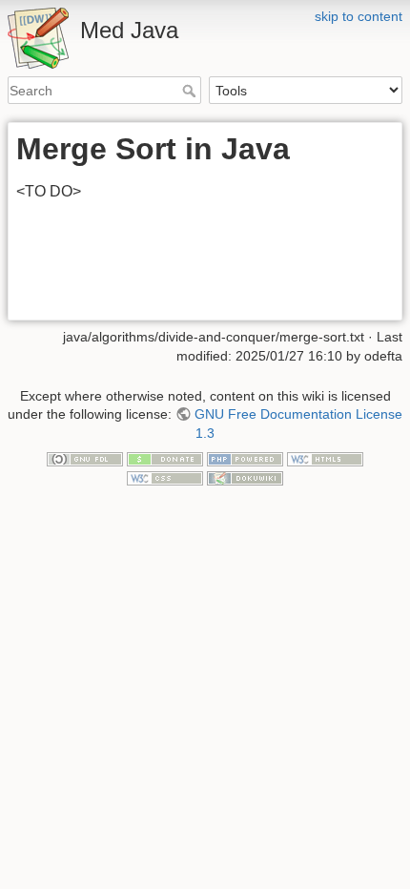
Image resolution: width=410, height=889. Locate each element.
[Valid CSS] (165, 477)
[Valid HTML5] (325, 458)
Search (191, 90)
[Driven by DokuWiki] (245, 477)
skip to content (358, 16)
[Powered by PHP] (245, 458)
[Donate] (165, 458)
